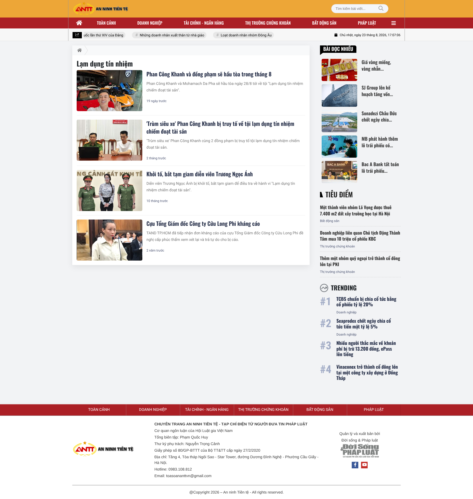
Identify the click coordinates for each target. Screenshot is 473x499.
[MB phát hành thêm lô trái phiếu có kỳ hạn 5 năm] (339, 146)
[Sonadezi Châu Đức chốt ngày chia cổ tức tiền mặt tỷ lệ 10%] (339, 121)
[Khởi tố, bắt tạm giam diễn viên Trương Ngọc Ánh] (109, 190)
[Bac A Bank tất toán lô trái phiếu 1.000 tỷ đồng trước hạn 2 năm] (339, 172)
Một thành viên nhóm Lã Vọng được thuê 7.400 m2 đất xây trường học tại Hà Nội (355, 210)
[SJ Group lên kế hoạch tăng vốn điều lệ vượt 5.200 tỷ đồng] (339, 95)
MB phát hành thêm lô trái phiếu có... (380, 142)
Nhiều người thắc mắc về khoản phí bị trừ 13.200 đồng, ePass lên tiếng (366, 348)
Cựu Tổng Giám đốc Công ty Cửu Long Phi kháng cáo (203, 223)
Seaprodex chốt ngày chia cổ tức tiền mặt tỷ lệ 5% (363, 323)
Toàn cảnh (106, 23)
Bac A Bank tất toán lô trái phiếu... (380, 167)
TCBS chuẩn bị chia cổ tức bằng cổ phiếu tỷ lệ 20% (366, 301)
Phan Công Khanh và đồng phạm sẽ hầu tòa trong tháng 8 (209, 74)
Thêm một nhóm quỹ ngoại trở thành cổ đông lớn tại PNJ (360, 261)
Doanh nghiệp (149, 23)
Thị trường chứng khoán (268, 23)
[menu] (393, 23)
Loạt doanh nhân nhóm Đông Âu (242, 35)
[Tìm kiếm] (381, 8)
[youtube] (364, 465)
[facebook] (355, 465)
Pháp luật (367, 23)
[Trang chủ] (79, 23)
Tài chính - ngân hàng (204, 23)
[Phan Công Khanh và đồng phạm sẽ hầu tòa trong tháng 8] (109, 90)
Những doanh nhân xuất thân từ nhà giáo (168, 35)
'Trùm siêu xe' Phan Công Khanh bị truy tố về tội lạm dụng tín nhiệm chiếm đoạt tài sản (220, 127)
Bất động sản (324, 23)
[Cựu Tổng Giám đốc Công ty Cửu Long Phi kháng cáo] (109, 240)
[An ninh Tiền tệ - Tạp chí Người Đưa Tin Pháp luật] (100, 9)
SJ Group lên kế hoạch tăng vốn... (377, 90)
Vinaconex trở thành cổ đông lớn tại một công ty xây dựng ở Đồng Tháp (367, 372)
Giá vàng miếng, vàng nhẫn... (376, 65)
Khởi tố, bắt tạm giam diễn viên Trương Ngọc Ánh (199, 174)
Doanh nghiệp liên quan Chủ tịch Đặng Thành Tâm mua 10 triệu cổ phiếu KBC (360, 235)
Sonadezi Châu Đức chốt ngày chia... (379, 116)
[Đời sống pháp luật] (360, 452)
